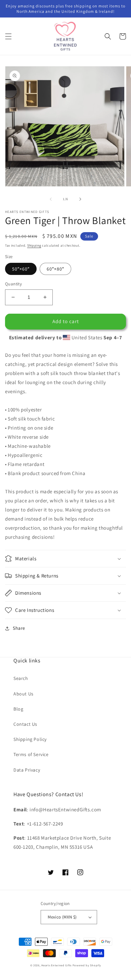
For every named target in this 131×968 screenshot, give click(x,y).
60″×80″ (55, 269)
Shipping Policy (30, 739)
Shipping (34, 245)
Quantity (13, 284)
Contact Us (25, 724)
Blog (18, 709)
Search (20, 678)
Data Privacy (26, 770)
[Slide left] (50, 199)
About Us (23, 694)
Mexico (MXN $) (62, 917)
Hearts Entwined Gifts (56, 965)
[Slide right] (80, 199)
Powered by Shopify (87, 965)
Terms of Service (31, 754)
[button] (8, 36)
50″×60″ (21, 269)
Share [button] (19, 628)
